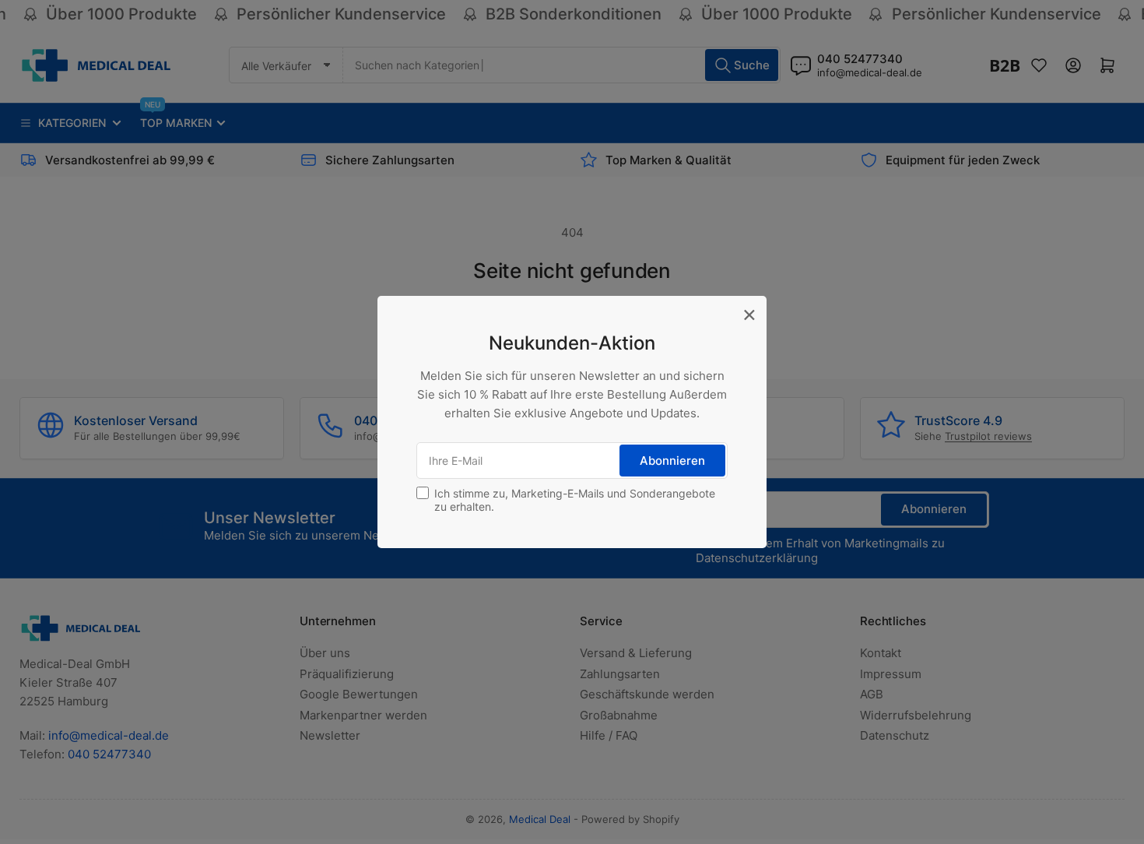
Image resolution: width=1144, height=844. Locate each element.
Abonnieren (672, 460)
